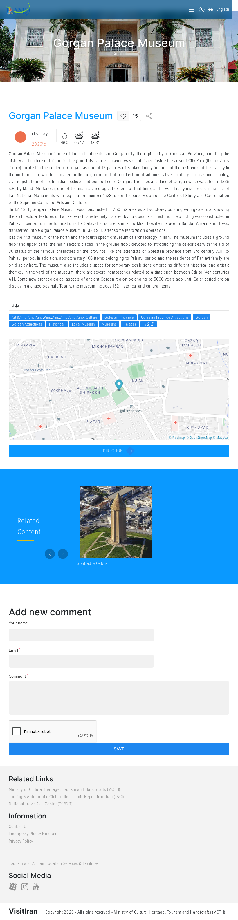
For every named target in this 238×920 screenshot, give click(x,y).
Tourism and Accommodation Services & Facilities (54, 863)
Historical (57, 324)
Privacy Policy (21, 841)
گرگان (148, 324)
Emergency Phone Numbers (34, 834)
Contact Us (18, 826)
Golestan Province (119, 317)
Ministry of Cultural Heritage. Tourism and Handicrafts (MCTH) (64, 789)
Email (14, 650)
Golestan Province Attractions (164, 317)
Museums (109, 324)
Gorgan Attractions (27, 324)
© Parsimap (177, 437)
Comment (18, 676)
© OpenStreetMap (199, 437)
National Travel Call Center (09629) (40, 804)
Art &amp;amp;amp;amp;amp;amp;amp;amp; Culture (54, 317)
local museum (83, 324)
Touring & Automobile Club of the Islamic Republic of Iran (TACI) (66, 797)
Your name (18, 623)
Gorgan (119, 54)
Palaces (130, 324)
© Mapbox (220, 437)
